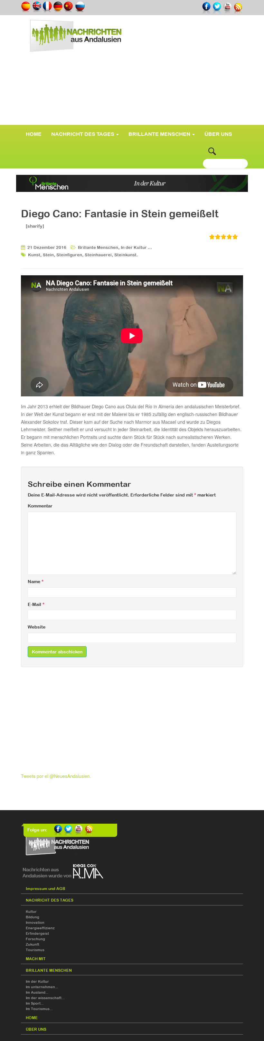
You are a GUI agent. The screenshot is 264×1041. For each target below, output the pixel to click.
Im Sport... (34, 1003)
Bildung (32, 917)
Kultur (31, 911)
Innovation (35, 922)
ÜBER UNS (218, 134)
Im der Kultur (37, 981)
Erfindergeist (37, 933)
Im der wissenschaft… (45, 998)
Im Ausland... (37, 992)
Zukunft (32, 944)
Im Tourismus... (39, 1009)
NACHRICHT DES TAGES (83, 134)
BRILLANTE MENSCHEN (160, 134)
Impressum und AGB (45, 888)
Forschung (35, 939)
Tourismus (35, 950)
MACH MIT (36, 959)
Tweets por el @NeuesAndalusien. (56, 776)
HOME (34, 134)
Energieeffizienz (40, 928)
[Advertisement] (132, 98)
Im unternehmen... (42, 987)
